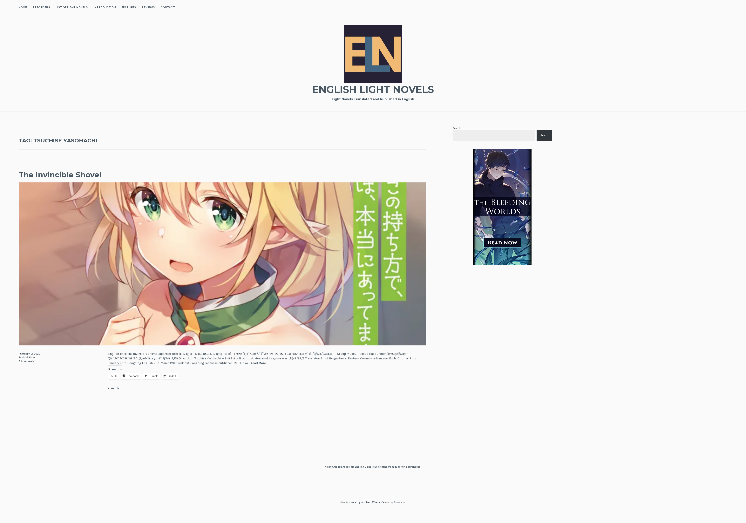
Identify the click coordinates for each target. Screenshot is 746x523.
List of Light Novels (72, 7)
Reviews (148, 7)
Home (23, 7)
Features (128, 7)
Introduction (105, 7)
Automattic (399, 502)
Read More (258, 363)
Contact (168, 7)
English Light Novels (373, 89)
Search (456, 128)
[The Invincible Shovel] (222, 344)
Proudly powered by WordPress (355, 502)
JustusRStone (27, 357)
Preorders (41, 7)
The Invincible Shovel (60, 174)
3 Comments (26, 361)
